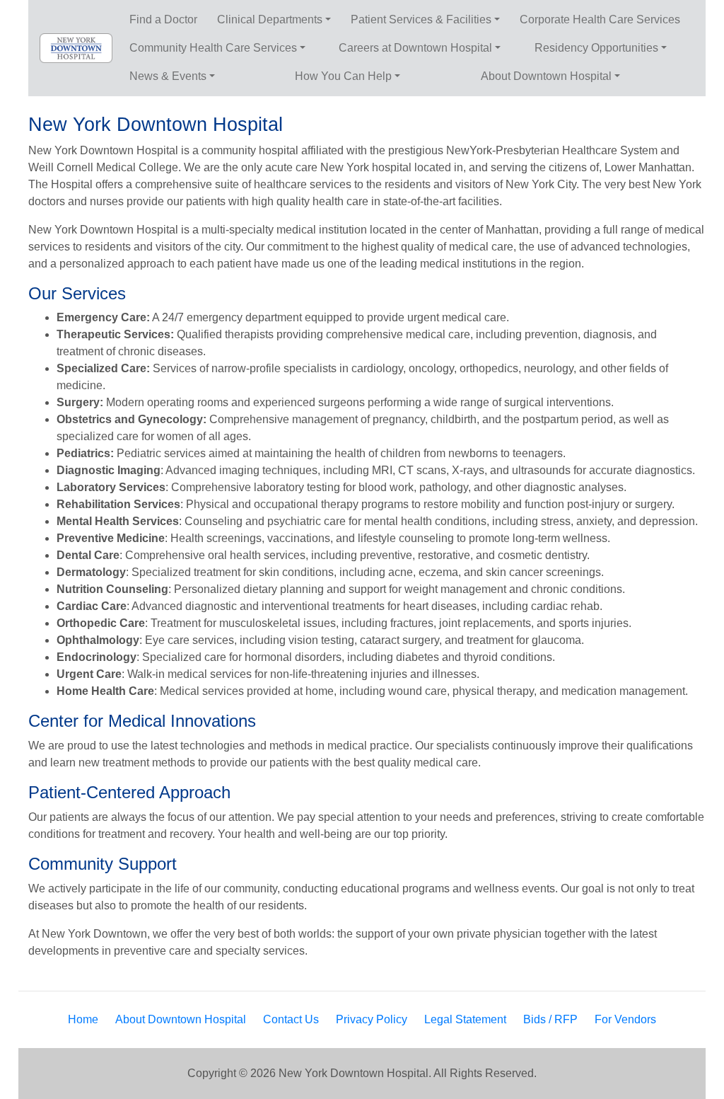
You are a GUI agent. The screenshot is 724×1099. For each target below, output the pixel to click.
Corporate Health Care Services (600, 19)
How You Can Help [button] (343, 76)
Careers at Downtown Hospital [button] (415, 48)
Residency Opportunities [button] (596, 48)
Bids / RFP (550, 1019)
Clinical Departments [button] (269, 19)
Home (83, 1019)
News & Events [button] (167, 76)
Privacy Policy (371, 1019)
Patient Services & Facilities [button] (421, 19)
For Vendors (625, 1019)
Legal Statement (465, 1019)
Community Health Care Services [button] (213, 48)
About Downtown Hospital (180, 1019)
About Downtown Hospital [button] (546, 76)
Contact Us (291, 1019)
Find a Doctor (163, 19)
